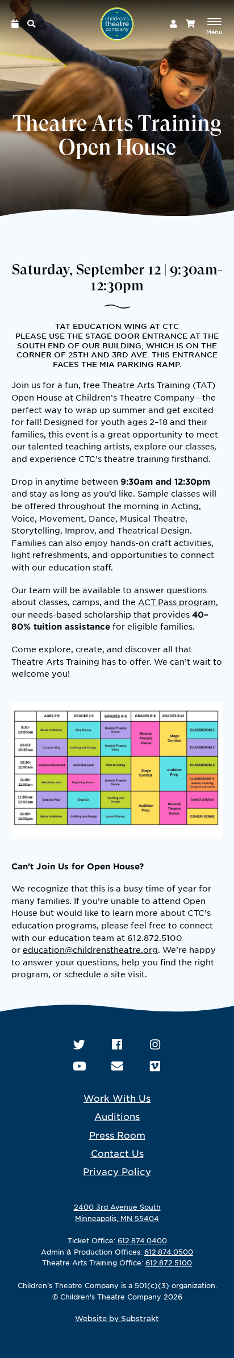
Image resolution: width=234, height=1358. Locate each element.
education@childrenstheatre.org (90, 949)
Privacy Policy (117, 1171)
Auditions (117, 1116)
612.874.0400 (142, 1240)
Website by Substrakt (117, 1318)
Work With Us (117, 1097)
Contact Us (117, 1153)
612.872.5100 (168, 1262)
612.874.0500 (168, 1251)
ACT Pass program (177, 602)
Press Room (117, 1134)
